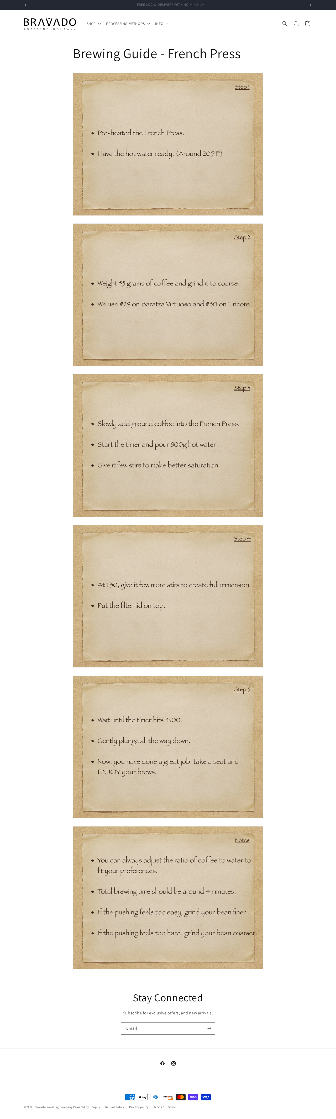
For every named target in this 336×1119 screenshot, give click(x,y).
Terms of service (165, 1107)
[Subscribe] (209, 1028)
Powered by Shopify (86, 1107)
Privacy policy (139, 1107)
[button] (93, 23)
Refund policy (114, 1107)
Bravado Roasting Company (53, 1107)
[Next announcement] (310, 5)
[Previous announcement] (25, 5)
